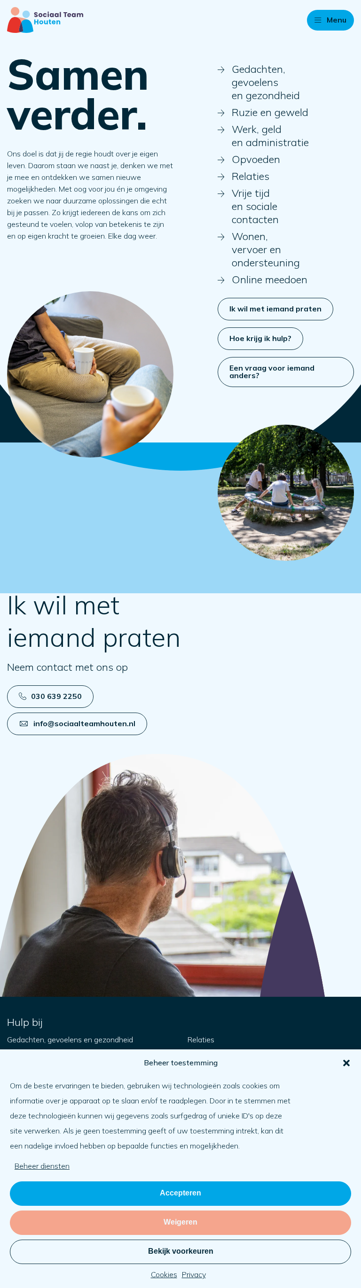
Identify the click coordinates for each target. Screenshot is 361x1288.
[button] (346, 1063)
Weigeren (180, 1222)
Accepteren (180, 1193)
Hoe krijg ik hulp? (260, 338)
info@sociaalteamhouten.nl (84, 723)
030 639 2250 (56, 696)
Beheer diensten (42, 1166)
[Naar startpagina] (45, 20)
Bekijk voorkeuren (180, 1251)
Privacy (194, 1274)
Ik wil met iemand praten (275, 308)
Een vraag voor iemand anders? (271, 371)
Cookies (164, 1274)
